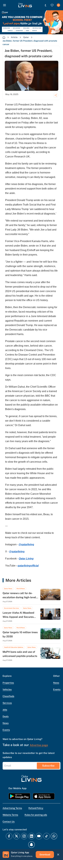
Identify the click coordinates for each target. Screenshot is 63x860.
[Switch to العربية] (45, 5)
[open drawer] (4, 5)
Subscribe (48, 765)
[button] (25, 5)
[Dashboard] (58, 5)
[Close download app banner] (58, 854)
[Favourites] (52, 5)
